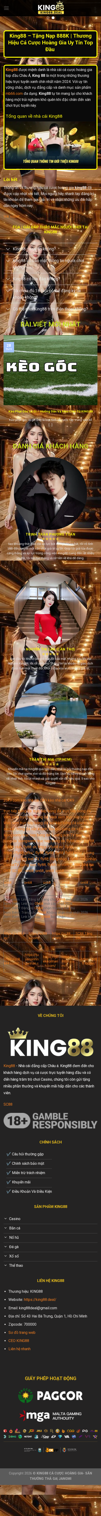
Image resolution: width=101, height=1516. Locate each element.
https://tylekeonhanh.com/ (50, 961)
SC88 (8, 1104)
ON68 (61, 900)
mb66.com (14, 93)
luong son (28, 865)
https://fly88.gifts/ (19, 853)
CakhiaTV (11, 865)
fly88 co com (58, 865)
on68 (29, 871)
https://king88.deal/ (40, 1299)
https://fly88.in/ (50, 847)
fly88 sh (29, 847)
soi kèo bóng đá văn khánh (71, 823)
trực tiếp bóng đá (17, 811)
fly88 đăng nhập (53, 859)
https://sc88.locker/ (89, 961)
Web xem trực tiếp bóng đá (26, 817)
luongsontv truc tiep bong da (27, 835)
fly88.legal (73, 853)
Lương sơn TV (27, 859)
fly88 (69, 847)
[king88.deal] (50, 8)
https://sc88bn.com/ (69, 961)
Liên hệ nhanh (19, 1349)
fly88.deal (74, 841)
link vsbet (11, 216)
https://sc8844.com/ (12, 961)
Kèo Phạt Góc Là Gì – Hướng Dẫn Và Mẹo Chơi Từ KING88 (50, 411)
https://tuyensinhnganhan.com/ (32, 961)
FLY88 (89, 841)
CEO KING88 (18, 1340)
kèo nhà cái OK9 (34, 800)
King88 (9, 1066)
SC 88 (17, 871)
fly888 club (13, 847)
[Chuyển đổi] (8, 249)
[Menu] (6, 8)
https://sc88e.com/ (38, 936)
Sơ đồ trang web (21, 1332)
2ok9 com (12, 800)
